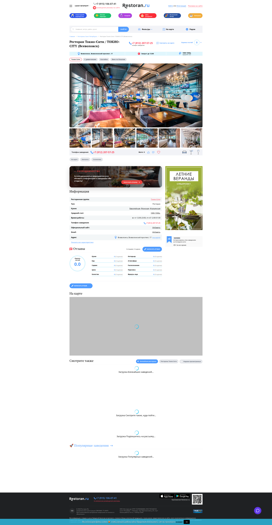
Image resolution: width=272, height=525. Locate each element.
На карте (170, 29)
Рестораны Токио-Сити (169, 361)
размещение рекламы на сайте (108, 8)
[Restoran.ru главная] (136, 6)
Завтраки (195, 15)
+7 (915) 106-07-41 (106, 498)
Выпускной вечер (171, 15)
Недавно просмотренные (192, 361)
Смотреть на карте (166, 43)
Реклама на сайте (195, 6)
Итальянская (155, 208)
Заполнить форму (130, 182)
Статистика (97, 159)
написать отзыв (80, 286)
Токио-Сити (75, 59)
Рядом (192, 29)
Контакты (85, 159)
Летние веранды (100, 15)
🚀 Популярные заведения (89, 445)
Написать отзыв (153, 249)
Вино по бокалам (118, 59)
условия (179, 522)
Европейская (135, 208)
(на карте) (156, 237)
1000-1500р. (155, 213)
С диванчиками (90, 59)
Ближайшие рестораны (148, 361)
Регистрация (181, 6)
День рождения (146, 15)
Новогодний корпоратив (77, 15)
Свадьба (125, 15)
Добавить (156, 227)
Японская (145, 208)
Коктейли (104, 59)
